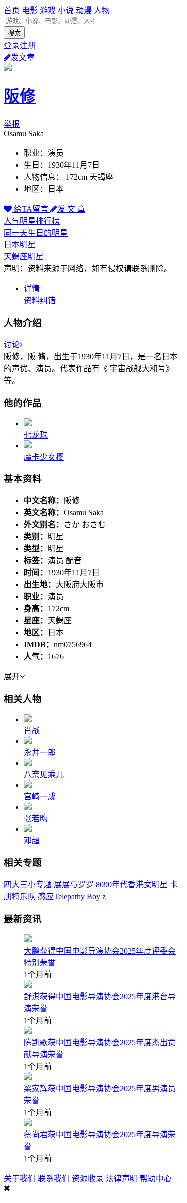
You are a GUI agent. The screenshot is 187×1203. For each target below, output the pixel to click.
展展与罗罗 (74, 884)
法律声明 (122, 1178)
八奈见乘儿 (44, 774)
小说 (66, 10)
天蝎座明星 (24, 256)
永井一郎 (40, 752)
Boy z (96, 896)
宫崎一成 (40, 796)
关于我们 (20, 1178)
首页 (12, 10)
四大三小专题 (28, 884)
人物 (102, 10)
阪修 (20, 96)
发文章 (23, 57)
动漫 (84, 10)
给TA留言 (31, 209)
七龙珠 (36, 435)
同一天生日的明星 (36, 233)
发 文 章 (71, 209)
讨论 (12, 344)
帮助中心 (156, 1178)
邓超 (32, 840)
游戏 (48, 10)
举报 (12, 124)
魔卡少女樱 (44, 457)
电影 (30, 10)
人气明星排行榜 (32, 221)
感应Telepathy (61, 896)
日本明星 (20, 245)
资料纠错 (40, 300)
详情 (32, 288)
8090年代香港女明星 (132, 884)
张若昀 (36, 818)
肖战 (32, 730)
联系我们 (54, 1178)
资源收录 (88, 1178)
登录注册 (20, 45)
